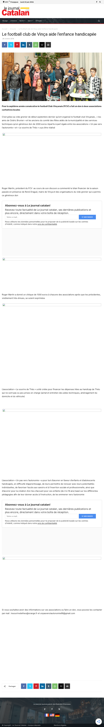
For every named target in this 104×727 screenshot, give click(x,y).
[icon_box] (36, 2)
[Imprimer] (48, 44)
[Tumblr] (29, 44)
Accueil (4, 29)
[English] (52, 717)
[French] (46, 717)
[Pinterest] (17, 44)
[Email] (42, 44)
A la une (13, 29)
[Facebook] (96, 2)
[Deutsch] (57, 717)
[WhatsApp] (35, 44)
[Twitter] (100, 2)
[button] (99, 20)
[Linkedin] (23, 44)
